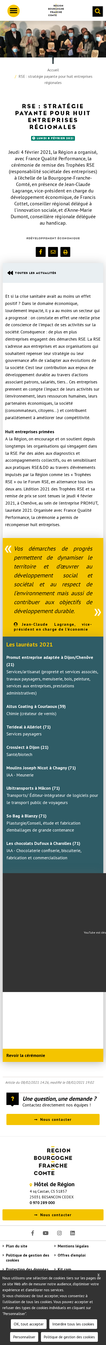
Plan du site (16, 1245)
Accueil (53, 69)
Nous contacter (56, 1119)
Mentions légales (73, 1245)
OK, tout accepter (29, 1323)
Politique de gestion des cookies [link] (69, 1337)
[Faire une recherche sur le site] (97, 11)
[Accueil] (54, 11)
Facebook (32, 1233)
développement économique (54, 238)
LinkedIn (72, 1233)
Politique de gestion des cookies (27, 1258)
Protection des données (27, 1269)
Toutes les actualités (35, 273)
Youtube (46, 1233)
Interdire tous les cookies (73, 1323)
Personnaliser (24, 1336)
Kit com (64, 1269)
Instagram (59, 1233)
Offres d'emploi (72, 1255)
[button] (41, 252)
